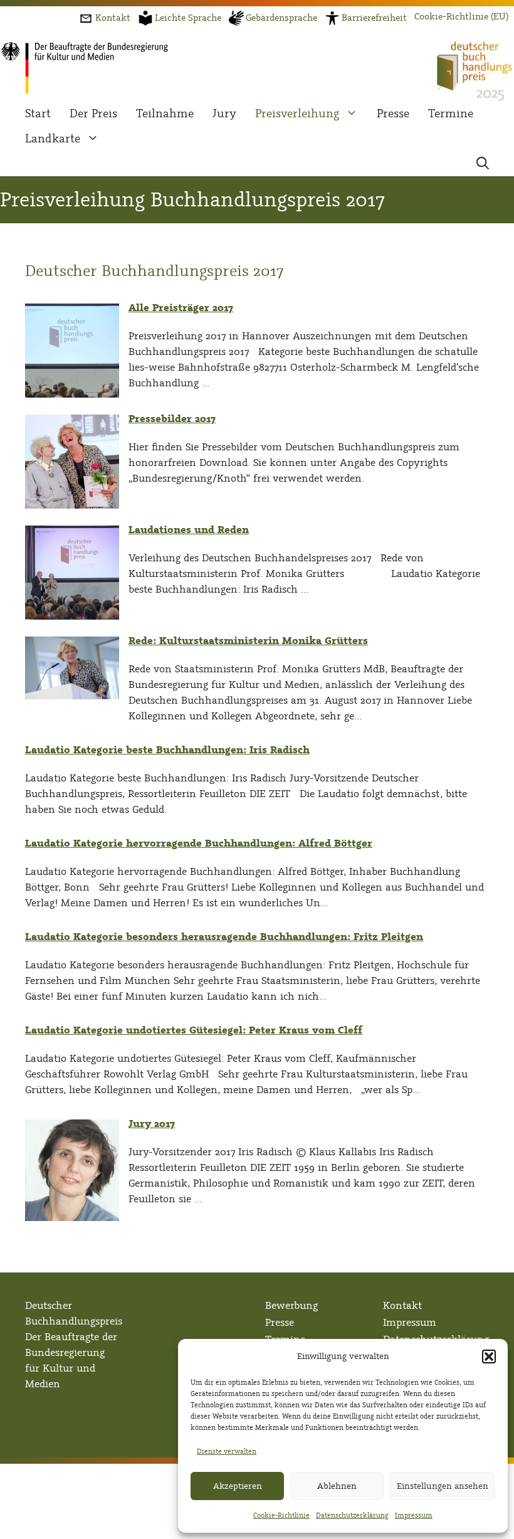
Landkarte (52, 138)
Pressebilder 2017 (172, 418)
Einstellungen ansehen (442, 1486)
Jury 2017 (151, 1123)
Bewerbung (291, 1305)
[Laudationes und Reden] (72, 616)
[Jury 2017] (72, 1217)
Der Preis (93, 113)
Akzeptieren (237, 1486)
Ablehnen (337, 1486)
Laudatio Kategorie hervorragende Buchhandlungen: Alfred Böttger (198, 843)
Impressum (414, 1515)
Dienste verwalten (226, 1451)
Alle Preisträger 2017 (180, 307)
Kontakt (402, 1305)
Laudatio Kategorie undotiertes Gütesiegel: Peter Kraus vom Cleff (193, 1030)
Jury (224, 113)
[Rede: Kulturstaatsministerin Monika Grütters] (72, 695)
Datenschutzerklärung (352, 1515)
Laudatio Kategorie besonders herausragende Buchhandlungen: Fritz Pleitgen (224, 936)
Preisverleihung (297, 113)
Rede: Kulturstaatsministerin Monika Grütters (248, 640)
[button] (489, 1356)
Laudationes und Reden (188, 529)
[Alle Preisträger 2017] (72, 394)
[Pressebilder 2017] (72, 505)
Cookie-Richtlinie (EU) (461, 17)
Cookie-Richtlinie (281, 1515)
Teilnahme (165, 113)
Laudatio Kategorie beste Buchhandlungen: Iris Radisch (167, 750)
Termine (450, 113)
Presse (393, 113)
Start (38, 113)
